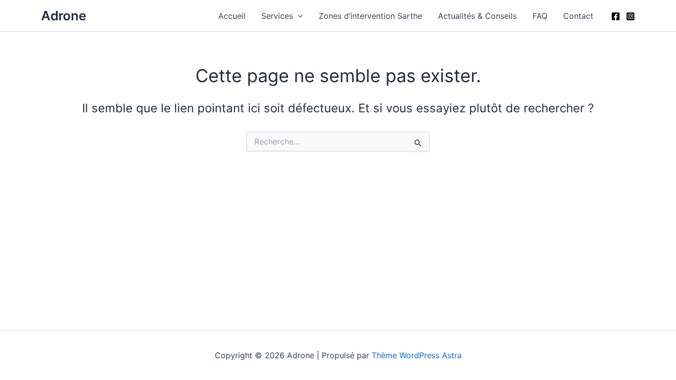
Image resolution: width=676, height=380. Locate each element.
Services (277, 16)
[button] (298, 15)
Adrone (63, 15)
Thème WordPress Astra (417, 355)
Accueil (231, 16)
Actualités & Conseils (477, 16)
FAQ (539, 16)
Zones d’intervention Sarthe (370, 16)
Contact (578, 16)
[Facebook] (615, 16)
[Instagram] (630, 16)
